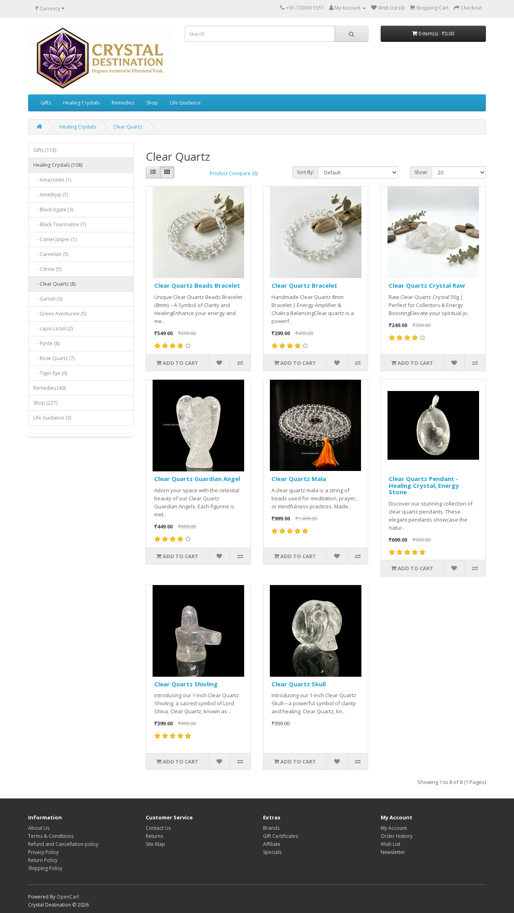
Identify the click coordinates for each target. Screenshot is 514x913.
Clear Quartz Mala (298, 479)
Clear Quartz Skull (298, 684)
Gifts (46, 102)
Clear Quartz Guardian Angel (197, 479)
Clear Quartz (127, 126)
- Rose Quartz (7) (54, 358)
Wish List (390, 844)
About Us (38, 828)
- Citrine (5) (47, 269)
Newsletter (393, 852)
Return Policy (42, 860)
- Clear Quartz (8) (54, 283)
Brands (271, 828)
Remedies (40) (49, 388)
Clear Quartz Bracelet (304, 285)
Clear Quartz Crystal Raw (427, 285)
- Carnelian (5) (50, 254)
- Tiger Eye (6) (50, 373)
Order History (396, 836)
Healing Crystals (81, 102)
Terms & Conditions (50, 836)
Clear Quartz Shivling (186, 684)
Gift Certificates (280, 836)
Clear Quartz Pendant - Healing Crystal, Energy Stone (424, 485)
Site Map (155, 844)
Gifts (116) (44, 150)
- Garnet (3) (47, 298)
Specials (272, 852)
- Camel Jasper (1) (55, 239)
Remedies (123, 102)
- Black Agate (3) (53, 209)
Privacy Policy (43, 852)
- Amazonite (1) (52, 179)
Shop (152, 102)
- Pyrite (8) (46, 343)
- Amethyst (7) (50, 194)
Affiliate (271, 844)
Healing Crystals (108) (57, 165)
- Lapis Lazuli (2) (53, 328)
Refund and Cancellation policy (63, 844)
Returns (154, 836)
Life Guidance (185, 102)
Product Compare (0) (233, 173)
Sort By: (305, 172)
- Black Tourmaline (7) (59, 224)
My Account (394, 828)
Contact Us (158, 828)
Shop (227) (45, 402)
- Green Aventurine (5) (59, 313)
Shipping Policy (45, 868)
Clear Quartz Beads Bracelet (197, 285)
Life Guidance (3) (52, 417)
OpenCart (68, 896)
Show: (421, 172)
